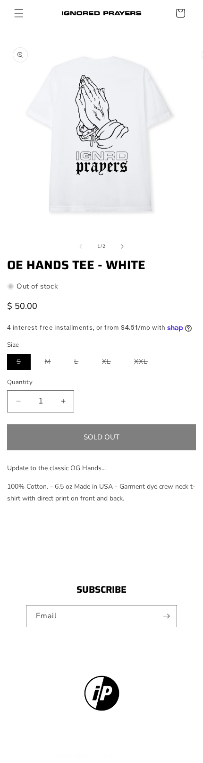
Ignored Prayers (97, 755)
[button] (18, 13)
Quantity (20, 382)
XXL (145, 363)
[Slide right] (122, 246)
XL (111, 363)
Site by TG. (136, 755)
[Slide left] (80, 246)
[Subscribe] (166, 616)
